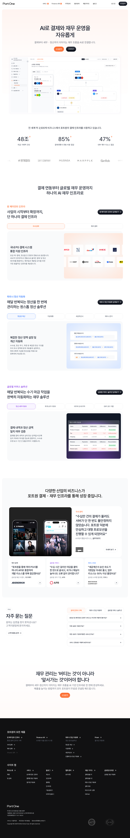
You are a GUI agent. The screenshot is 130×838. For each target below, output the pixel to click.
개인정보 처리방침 (24, 820)
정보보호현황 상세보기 (38, 820)
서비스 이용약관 (12, 820)
